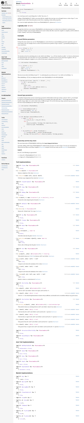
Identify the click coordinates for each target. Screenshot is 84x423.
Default (24, 203)
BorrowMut (25, 387)
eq (19, 288)
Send (23, 351)
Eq (22, 215)
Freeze (24, 220)
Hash (23, 225)
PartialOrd (25, 299)
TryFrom (26, 410)
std (6, 2)
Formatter (34, 197)
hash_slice (21, 238)
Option (51, 304)
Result (45, 197)
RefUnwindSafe (26, 345)
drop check (42, 147)
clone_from (21, 175)
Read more (36, 173)
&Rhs (31, 293)
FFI (61, 99)
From (23, 397)
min (19, 266)
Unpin (23, 361)
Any (23, 376)
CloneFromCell (26, 181)
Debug (23, 192)
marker (20, 1)
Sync (23, 356)
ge (19, 324)
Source (23, 5)
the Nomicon (58, 22)
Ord (23, 248)
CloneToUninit (26, 392)
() (48, 197)
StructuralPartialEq (29, 330)
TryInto (26, 416)
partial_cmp (22, 304)
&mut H (32, 230)
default (20, 208)
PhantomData (33, 165)
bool (44, 288)
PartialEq (25, 283)
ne (19, 293)
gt (19, 319)
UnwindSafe (25, 366)
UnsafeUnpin (26, 335)
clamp (20, 274)
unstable (72, 175)
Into (25, 400)
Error (51, 197)
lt (19, 309)
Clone (23, 165)
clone (20, 170)
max (19, 258)
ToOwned (24, 405)
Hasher (21, 233)
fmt (19, 197)
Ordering (46, 253)
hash (19, 230)
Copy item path (33, 3)
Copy (23, 187)
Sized (24, 12)
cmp (19, 253)
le (19, 314)
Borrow (24, 381)
